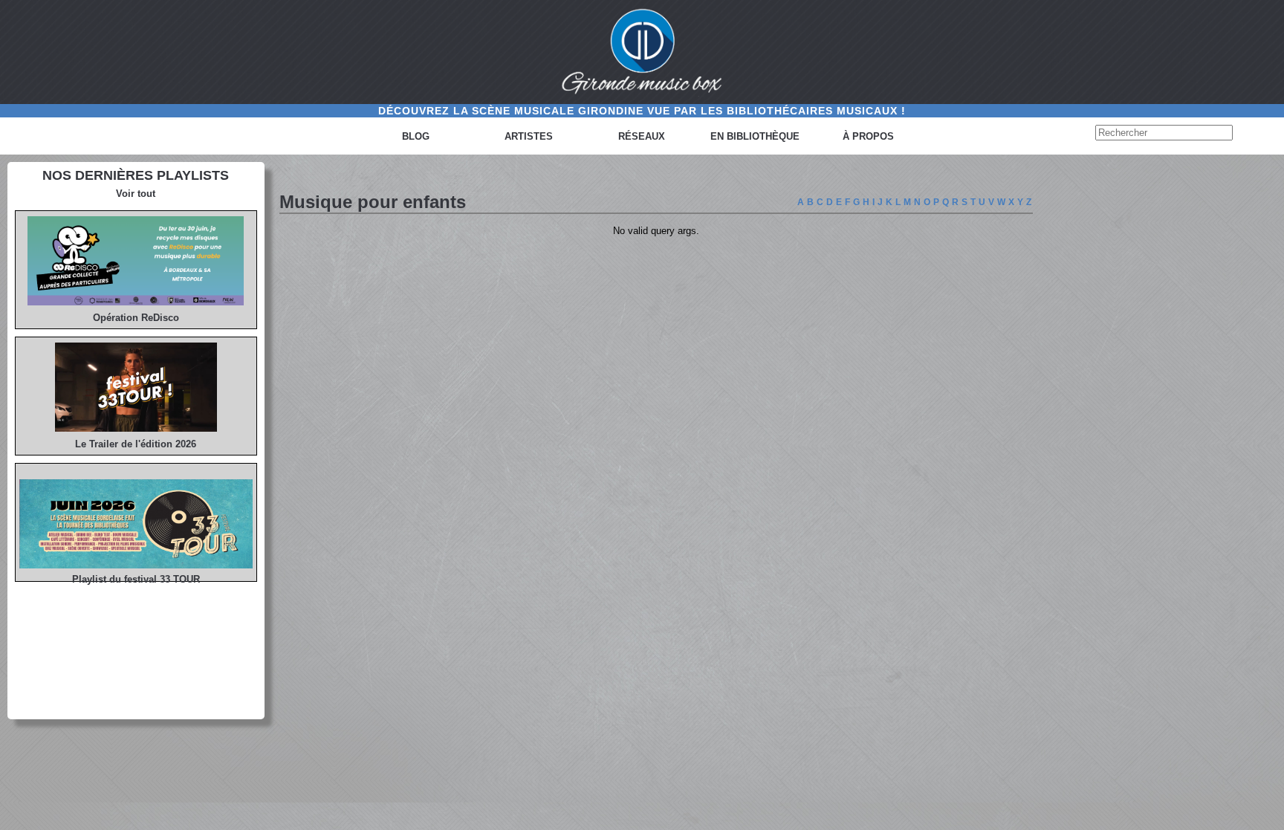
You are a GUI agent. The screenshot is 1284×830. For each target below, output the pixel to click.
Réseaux (641, 136)
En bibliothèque (755, 136)
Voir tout (135, 193)
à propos (868, 136)
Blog (415, 136)
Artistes (529, 136)
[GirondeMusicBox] (642, 52)
